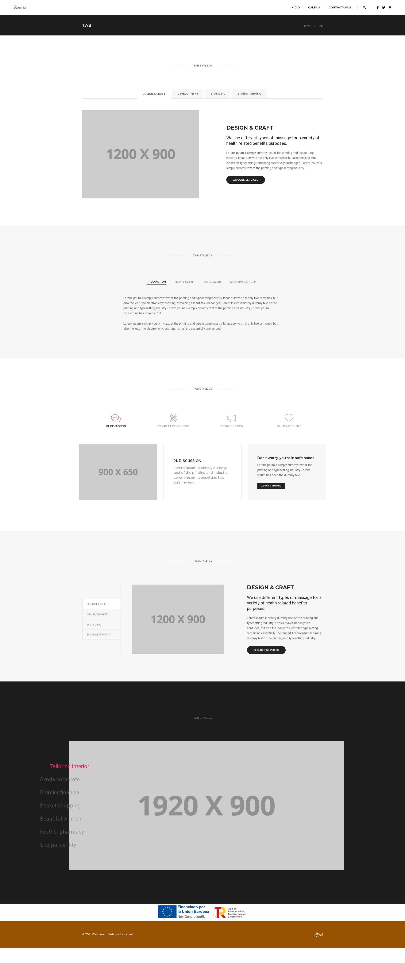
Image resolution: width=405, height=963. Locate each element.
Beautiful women (60, 818)
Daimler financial (60, 792)
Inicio (295, 7)
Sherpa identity (58, 845)
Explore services (245, 179)
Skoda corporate (60, 779)
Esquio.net (127, 934)
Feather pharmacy (62, 832)
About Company (271, 486)
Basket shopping (60, 805)
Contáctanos (340, 7)
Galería (314, 7)
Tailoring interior (69, 766)
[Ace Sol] (20, 7)
